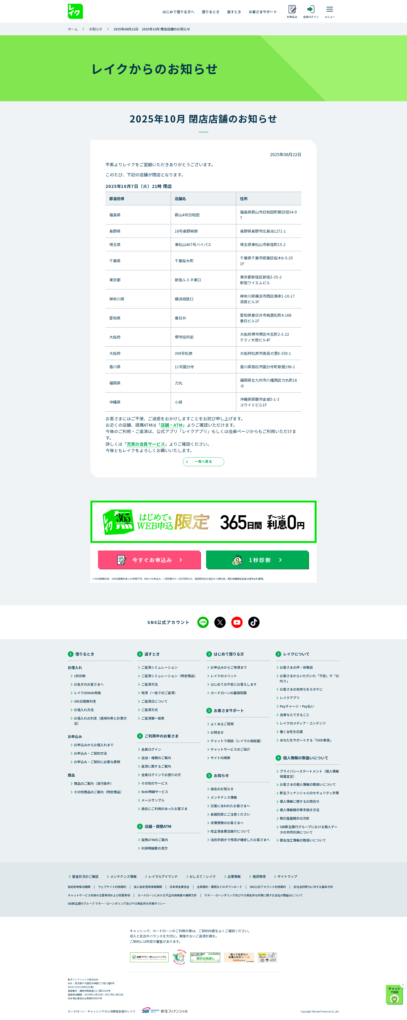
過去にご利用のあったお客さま (164, 808)
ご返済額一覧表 (152, 718)
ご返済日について (154, 701)
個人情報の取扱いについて (305, 758)
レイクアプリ (290, 697)
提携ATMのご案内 (154, 839)
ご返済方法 (149, 684)
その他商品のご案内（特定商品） (98, 791)
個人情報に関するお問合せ (299, 801)
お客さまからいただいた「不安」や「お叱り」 (309, 678)
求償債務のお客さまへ (227, 822)
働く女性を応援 (291, 731)
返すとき (234, 11)
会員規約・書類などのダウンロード (219, 887)
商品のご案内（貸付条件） (94, 783)
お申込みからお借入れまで (94, 744)
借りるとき (211, 11)
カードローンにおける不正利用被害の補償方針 (167, 895)
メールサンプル (152, 800)
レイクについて (296, 654)
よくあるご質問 (222, 723)
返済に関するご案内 (156, 766)
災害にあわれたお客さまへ (230, 805)
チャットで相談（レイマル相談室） (237, 740)
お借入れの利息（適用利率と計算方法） (100, 721)
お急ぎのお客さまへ (89, 684)
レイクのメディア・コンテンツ (303, 723)
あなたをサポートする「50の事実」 (306, 740)
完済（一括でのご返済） (159, 692)
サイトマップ (287, 876)
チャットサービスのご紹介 (230, 749)
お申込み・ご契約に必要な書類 (97, 761)
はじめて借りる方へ (178, 11)
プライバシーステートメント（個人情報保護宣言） (309, 774)
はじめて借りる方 (229, 654)
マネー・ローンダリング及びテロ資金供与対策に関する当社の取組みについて (253, 895)
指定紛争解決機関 (79, 887)
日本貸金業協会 (179, 887)
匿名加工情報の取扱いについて (303, 840)
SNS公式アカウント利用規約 (268, 887)
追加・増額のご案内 (156, 757)
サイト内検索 (220, 757)
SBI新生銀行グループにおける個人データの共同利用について (309, 829)
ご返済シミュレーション (159, 667)
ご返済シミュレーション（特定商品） (169, 675)
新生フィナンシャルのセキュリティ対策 (309, 792)
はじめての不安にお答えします (234, 684)
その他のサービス (154, 783)
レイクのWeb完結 (87, 692)
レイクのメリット (224, 675)
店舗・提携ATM (158, 826)
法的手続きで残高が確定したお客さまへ (240, 839)
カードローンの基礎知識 (229, 692)
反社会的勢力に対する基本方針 (313, 887)
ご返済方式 (149, 709)
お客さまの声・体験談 (296, 667)
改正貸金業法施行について (230, 831)
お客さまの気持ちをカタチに (301, 689)
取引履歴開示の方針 (294, 818)
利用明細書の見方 (154, 848)
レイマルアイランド (163, 876)
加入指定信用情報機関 (148, 887)
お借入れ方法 (84, 709)
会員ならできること (294, 714)
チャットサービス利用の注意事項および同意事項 (99, 895)
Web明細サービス (154, 791)
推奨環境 (259, 876)
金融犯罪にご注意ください (230, 814)
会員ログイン (151, 749)
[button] (395, 994)
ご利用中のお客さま (162, 736)
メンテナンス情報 (224, 797)
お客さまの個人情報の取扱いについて (308, 784)
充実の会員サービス (146, 444)
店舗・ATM (172, 425)
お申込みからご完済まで (229, 667)
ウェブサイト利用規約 (112, 887)
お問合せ (217, 732)
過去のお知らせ (222, 788)
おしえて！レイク (203, 876)
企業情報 (234, 876)
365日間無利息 (85, 701)
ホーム (73, 29)
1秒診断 (80, 675)
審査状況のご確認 (85, 876)
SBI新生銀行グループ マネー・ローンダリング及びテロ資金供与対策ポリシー (117, 903)
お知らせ (95, 29)
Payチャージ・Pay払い (297, 706)
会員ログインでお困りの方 (161, 774)
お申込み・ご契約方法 (90, 753)
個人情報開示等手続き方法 (299, 809)
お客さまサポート (263, 11)
